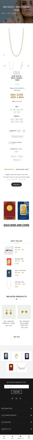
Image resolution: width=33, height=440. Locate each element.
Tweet (14, 156)
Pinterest (17, 160)
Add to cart (18, 136)
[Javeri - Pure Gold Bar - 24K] (9, 273)
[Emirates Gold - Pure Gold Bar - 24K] (9, 261)
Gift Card (17, 247)
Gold (8, 13)
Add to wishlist (17, 142)
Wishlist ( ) (20, 438)
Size (16, 106)
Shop (12, 438)
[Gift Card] (9, 250)
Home (3, 13)
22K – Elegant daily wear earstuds (24, 323)
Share (21, 156)
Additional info (22, 169)
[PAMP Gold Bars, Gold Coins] (16, 214)
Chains (14, 13)
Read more (16, 184)
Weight (16, 116)
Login (28, 438)
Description (9, 169)
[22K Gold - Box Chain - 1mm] (11, 65)
